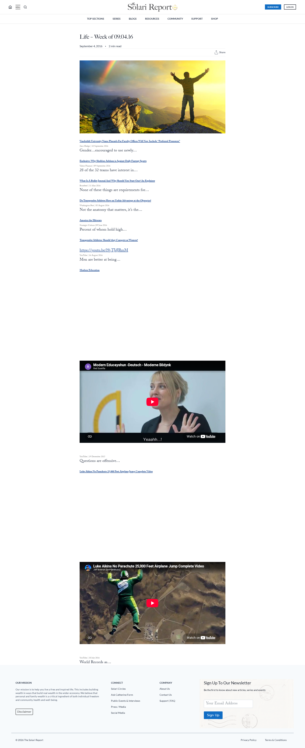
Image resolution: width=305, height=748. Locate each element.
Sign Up (213, 715)
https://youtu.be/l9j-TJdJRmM (104, 250)
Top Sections (95, 18)
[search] (11, 7)
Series (117, 18)
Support (197, 18)
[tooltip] (216, 52)
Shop (214, 18)
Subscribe (273, 7)
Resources (152, 18)
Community (175, 18)
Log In (290, 7)
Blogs (133, 18)
